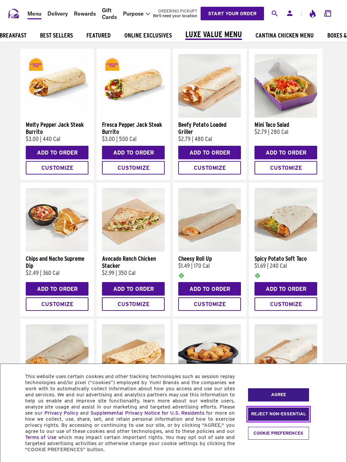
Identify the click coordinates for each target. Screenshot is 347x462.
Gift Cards (109, 13)
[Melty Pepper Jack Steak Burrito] (57, 116)
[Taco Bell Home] (13, 13)
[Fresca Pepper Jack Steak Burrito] (133, 116)
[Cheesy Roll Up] (209, 250)
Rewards (85, 13)
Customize (57, 168)
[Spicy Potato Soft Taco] (285, 250)
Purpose (133, 13)
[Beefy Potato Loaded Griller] (209, 116)
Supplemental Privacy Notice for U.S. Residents (147, 413)
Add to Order (57, 152)
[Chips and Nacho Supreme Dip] (57, 250)
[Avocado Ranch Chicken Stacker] (133, 250)
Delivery (57, 13)
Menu (34, 13)
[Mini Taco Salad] (285, 116)
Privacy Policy (61, 413)
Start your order (232, 13)
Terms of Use (41, 437)
